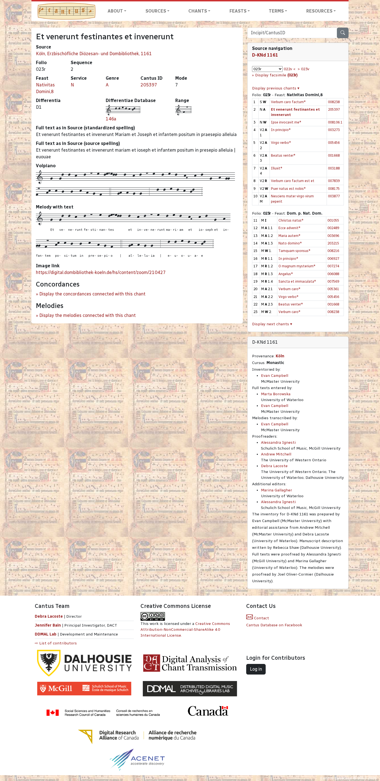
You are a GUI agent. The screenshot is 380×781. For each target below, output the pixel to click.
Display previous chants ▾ (275, 88)
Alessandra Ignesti (278, 442)
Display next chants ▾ (272, 324)
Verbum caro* (289, 289)
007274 (333, 266)
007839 (334, 181)
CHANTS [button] (197, 11)
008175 (334, 188)
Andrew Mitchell (276, 454)
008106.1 (335, 122)
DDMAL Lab (45, 634)
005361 (333, 289)
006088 (333, 274)
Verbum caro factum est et (292, 181)
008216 (333, 251)
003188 (334, 168)
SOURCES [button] (155, 11)
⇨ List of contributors (56, 643)
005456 (334, 142)
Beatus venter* (283, 155)
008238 (334, 102)
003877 (334, 196)
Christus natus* (290, 220)
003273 (334, 130)
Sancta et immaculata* (297, 281)
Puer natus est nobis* (288, 188)
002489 (333, 228)
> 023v (303, 69)
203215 (333, 243)
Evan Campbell (274, 375)
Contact (261, 618)
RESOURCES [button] (319, 11)
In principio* (281, 130)
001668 (334, 155)
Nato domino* (290, 243)
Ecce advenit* (289, 228)
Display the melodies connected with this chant (87, 315)
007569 (333, 281)
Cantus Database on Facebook (274, 625)
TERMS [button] (276, 11)
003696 (333, 236)
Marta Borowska (275, 394)
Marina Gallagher (276, 490)
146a (111, 119)
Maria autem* (289, 236)
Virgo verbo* (281, 142)
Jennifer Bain (48, 625)
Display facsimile (276, 75)
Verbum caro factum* (288, 102)
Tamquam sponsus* (294, 251)
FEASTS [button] (238, 11)
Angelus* (285, 274)
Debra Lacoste (274, 466)
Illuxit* (276, 168)
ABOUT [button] (115, 11)
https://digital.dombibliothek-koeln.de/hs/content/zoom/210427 (101, 272)
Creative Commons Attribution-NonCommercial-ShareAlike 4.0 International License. (185, 629)
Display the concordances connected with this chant (92, 294)
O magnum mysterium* (296, 266)
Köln (280, 356)
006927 (333, 258)
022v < (289, 69)
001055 (333, 220)
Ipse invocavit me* (286, 122)
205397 (148, 85)
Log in (256, 669)
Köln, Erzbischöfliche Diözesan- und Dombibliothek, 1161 (94, 53)
